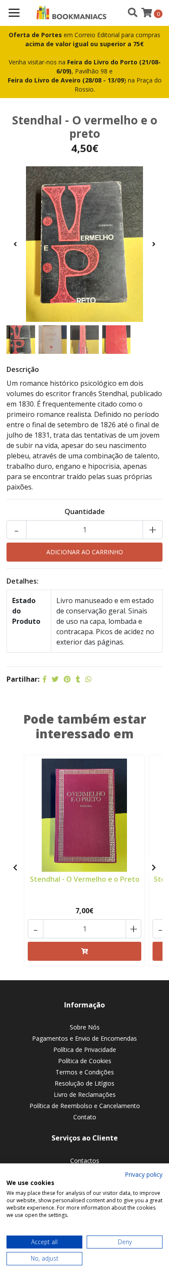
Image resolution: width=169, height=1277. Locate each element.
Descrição (22, 369)
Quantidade (85, 511)
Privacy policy (143, 1174)
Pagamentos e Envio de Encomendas (84, 1038)
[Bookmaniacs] (71, 12)
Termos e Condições (84, 1072)
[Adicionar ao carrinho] (84, 951)
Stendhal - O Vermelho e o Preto (85, 879)
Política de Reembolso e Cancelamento (84, 1106)
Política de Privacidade (84, 1049)
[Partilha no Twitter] (55, 679)
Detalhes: (22, 581)
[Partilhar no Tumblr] (78, 679)
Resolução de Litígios (84, 1083)
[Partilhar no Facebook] (44, 679)
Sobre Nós (85, 1027)
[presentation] (15, 244)
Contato (84, 1117)
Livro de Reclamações (85, 1094)
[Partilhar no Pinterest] (67, 679)
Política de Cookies (84, 1061)
